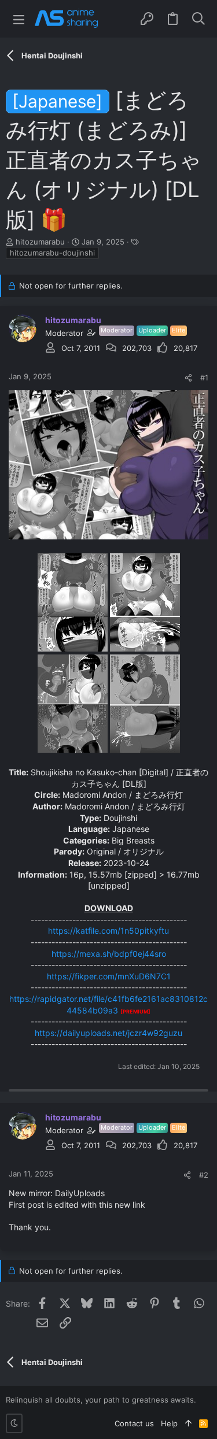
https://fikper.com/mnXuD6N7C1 (109, 976)
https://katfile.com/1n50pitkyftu (108, 930)
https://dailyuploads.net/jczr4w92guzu (108, 1033)
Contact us (134, 1423)
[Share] (188, 377)
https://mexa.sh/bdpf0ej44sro (109, 954)
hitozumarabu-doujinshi (52, 252)
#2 (203, 1174)
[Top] (188, 1423)
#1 (204, 377)
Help (169, 1423)
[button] (19, 19)
